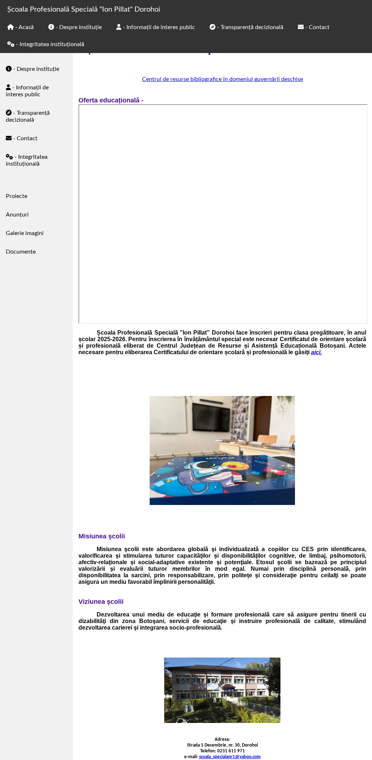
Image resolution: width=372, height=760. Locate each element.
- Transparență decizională (28, 116)
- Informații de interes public (27, 91)
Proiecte (16, 196)
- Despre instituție (35, 69)
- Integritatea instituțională (27, 160)
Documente (21, 252)
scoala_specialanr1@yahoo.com (230, 757)
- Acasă (24, 27)
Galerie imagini (25, 233)
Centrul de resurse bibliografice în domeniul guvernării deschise (222, 79)
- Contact (24, 138)
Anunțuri (17, 215)
